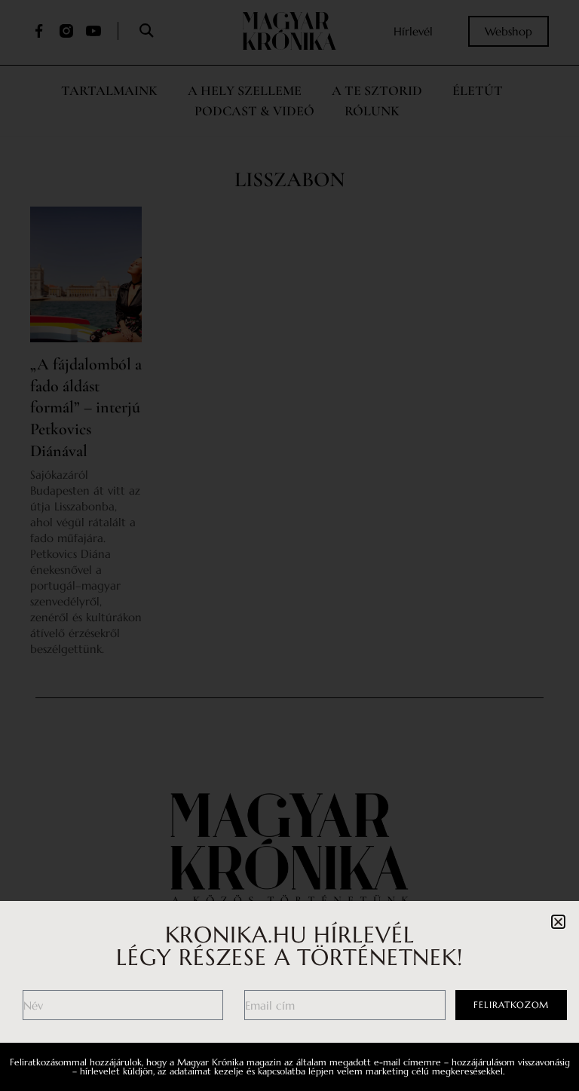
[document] (289, 545)
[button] (558, 921)
